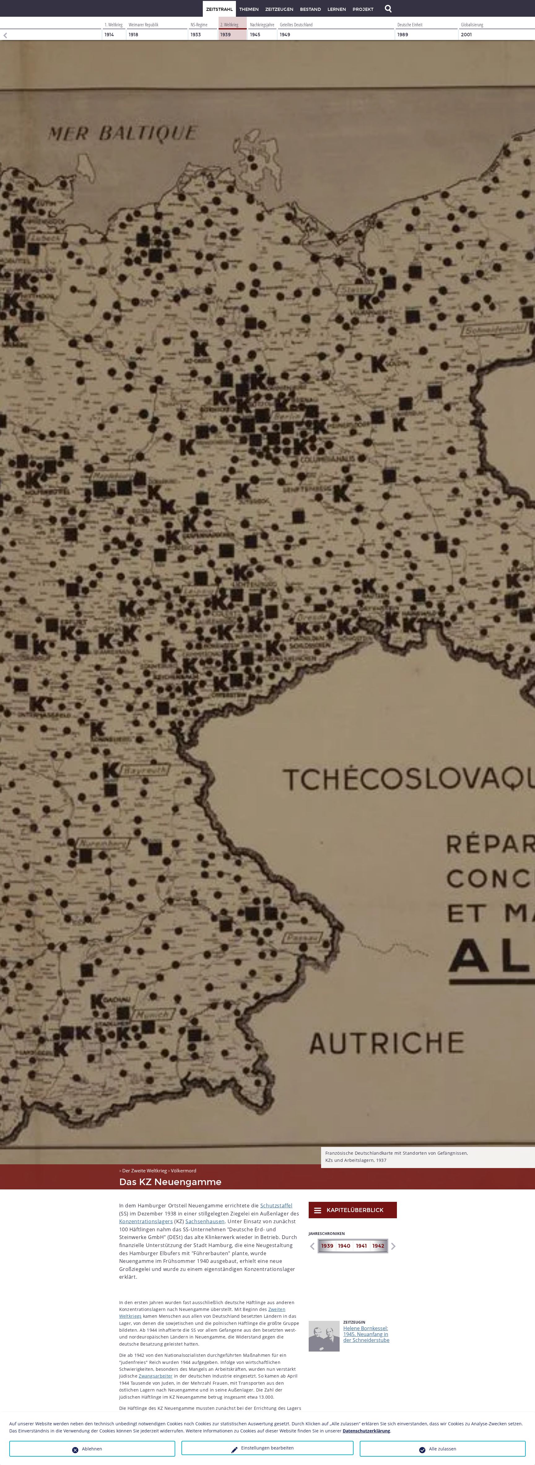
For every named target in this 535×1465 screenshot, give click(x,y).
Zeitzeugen (279, 9)
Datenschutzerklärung (366, 1431)
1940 (344, 1246)
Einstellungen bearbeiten (267, 1448)
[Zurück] (4, 28)
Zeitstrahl (219, 9)
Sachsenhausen (205, 1221)
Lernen (337, 9)
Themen (249, 9)
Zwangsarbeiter (155, 1376)
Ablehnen (92, 1449)
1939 (327, 1246)
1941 (361, 1246)
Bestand (310, 9)
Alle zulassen (442, 1449)
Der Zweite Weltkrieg (144, 1170)
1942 (378, 1246)
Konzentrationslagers (146, 1221)
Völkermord (183, 1170)
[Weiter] (393, 1246)
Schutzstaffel (276, 1205)
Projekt (363, 9)
